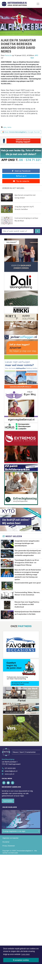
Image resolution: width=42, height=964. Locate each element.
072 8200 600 (10, 768)
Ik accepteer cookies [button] (21, 960)
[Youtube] (8, 783)
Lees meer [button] (25, 954)
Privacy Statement (8, 846)
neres (9, 127)
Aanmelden (8, 801)
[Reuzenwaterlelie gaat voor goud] (7, 586)
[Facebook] (4, 783)
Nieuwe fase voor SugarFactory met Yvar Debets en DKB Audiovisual (27, 604)
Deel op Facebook (22, 171)
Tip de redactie (22, 181)
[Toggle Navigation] (38, 4)
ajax (4, 127)
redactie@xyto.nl (11, 771)
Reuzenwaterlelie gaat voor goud (28, 583)
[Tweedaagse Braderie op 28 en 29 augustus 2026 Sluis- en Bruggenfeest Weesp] (7, 563)
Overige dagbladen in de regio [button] (14, 831)
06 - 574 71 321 (30, 160)
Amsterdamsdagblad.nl (17, 3)
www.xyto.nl (9, 774)
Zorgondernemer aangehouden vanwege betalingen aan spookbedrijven (27, 543)
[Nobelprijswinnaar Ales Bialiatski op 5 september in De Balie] (7, 614)
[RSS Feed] (13, 783)
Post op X (22, 176)
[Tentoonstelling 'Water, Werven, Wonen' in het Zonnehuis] (7, 595)
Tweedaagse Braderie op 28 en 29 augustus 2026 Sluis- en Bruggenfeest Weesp (27, 562)
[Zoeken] (37, 231)
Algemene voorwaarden (10, 838)
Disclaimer (5, 842)
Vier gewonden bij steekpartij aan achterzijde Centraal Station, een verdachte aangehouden (28, 553)
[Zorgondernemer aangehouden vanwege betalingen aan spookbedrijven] (7, 544)
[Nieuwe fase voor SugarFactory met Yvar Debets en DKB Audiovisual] (7, 605)
